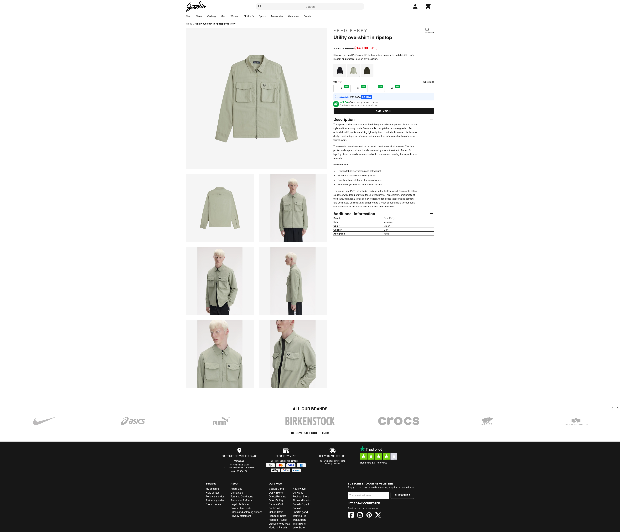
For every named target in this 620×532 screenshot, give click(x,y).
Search (310, 6)
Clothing (211, 16)
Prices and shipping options (246, 512)
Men (223, 16)
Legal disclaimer (240, 504)
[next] (617, 409)
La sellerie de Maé (279, 523)
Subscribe (402, 495)
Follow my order (215, 496)
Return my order (215, 500)
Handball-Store (277, 516)
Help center (212, 492)
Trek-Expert (299, 520)
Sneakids (298, 508)
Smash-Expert (301, 504)
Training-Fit (299, 516)
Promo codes (213, 504)
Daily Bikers (276, 492)
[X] (378, 515)
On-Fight (298, 492)
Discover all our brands (310, 433)
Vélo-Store (299, 527)
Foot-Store (275, 508)
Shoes (199, 16)
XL (395, 87)
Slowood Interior (302, 500)
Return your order (332, 463)
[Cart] (428, 6)
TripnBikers (299, 523)
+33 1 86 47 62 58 (239, 471)
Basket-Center (277, 488)
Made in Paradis (278, 527)
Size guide (428, 81)
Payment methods (241, 508)
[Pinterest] (369, 515)
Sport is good (300, 512)
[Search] (260, 6)
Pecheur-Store (301, 496)
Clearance (293, 16)
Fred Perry (350, 30)
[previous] (612, 409)
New (188, 16)
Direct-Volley (276, 500)
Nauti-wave (299, 488)
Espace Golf (276, 504)
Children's (249, 16)
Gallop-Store (276, 512)
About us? (236, 488)
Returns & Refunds (241, 500)
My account (212, 488)
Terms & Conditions (242, 496)
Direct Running (277, 496)
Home (189, 23)
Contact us (239, 460)
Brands (307, 16)
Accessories (277, 16)
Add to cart (384, 110)
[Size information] (340, 82)
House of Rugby (278, 520)
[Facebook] (351, 515)
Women (234, 16)
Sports (262, 16)
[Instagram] (360, 515)
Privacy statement (241, 516)
